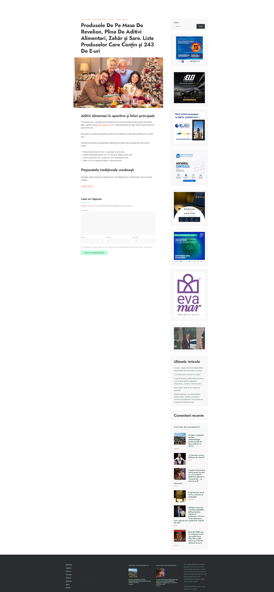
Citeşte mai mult (87, 186)
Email (109, 237)
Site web (135, 237)
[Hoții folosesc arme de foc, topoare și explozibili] (180, 496)
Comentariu (85, 210)
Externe (68, 571)
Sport (67, 584)
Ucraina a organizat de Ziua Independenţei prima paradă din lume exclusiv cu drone (196, 440)
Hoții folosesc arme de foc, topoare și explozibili (196, 494)
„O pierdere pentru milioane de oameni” (187, 374)
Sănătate (176, 449)
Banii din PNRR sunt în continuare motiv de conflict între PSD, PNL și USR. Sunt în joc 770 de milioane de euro (196, 537)
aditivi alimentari (103, 125)
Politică (176, 486)
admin (89, 19)
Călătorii (68, 568)
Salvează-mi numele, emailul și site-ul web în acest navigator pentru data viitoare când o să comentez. (118, 247)
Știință (190, 460)
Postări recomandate (187, 427)
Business (69, 565)
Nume (83, 237)
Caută (176, 22)
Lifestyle (118, 19)
